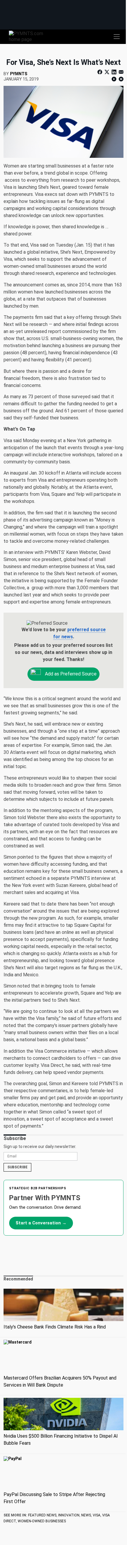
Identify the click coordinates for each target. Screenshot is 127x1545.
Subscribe (17, 1167)
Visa (96, 1515)
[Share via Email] (120, 72)
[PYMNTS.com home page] (29, 36)
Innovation (68, 1515)
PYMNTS (18, 73)
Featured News (42, 1515)
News (86, 1515)
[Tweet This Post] (106, 72)
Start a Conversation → (41, 1223)
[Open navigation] (117, 36)
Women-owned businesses (42, 1521)
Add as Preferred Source (70, 673)
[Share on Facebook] (100, 72)
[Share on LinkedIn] (114, 72)
